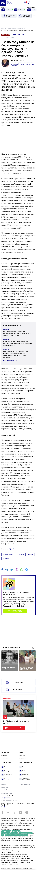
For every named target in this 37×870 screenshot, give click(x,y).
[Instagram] (27, 812)
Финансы (4, 755)
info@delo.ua (5, 807)
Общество (5, 759)
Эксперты (7, 771)
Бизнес (21, 752)
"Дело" (11, 549)
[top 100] (9, 3)
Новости (6, 329)
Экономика (5, 752)
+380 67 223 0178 (7, 796)
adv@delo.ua (5, 797)
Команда (4, 784)
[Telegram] (7, 569)
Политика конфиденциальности (9, 788)
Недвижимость (18, 35)
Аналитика (8, 774)
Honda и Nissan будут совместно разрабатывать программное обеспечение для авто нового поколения (15, 354)
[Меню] (34, 2)
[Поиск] (29, 2)
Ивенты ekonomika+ (26, 762)
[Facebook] (2, 569)
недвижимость (8, 554)
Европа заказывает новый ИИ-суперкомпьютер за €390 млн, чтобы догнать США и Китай (17, 333)
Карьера (22, 755)
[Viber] (17, 570)
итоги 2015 (6, 558)
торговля (21, 554)
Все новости (8, 361)
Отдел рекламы (24, 784)
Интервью (25, 774)
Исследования (9, 779)
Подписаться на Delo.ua (15, 728)
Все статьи (17, 689)
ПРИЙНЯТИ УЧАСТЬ (15, 611)
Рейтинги (22, 759)
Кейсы (24, 771)
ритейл (30, 554)
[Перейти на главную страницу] (3, 3)
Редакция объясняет (26, 778)
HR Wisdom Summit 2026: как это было (16, 722)
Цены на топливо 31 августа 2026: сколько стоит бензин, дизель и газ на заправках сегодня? (17, 343)
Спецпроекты (6, 762)
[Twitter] (12, 569)
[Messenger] (26, 570)
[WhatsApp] (22, 570)
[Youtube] (20, 812)
